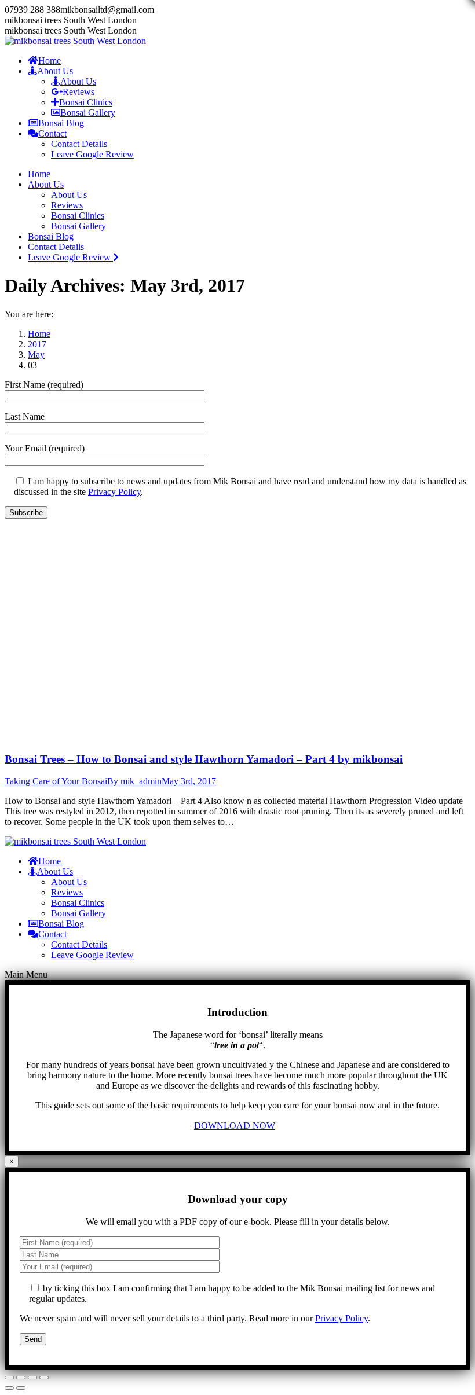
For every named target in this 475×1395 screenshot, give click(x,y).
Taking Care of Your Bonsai (56, 781)
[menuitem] (44, 60)
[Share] (20, 1377)
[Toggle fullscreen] (32, 1377)
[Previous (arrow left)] (9, 1388)
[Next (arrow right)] (20, 1388)
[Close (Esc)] (9, 1377)
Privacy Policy (114, 492)
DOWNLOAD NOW (234, 1125)
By (134, 781)
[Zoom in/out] (44, 1377)
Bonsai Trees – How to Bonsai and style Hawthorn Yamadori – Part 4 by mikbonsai (204, 759)
